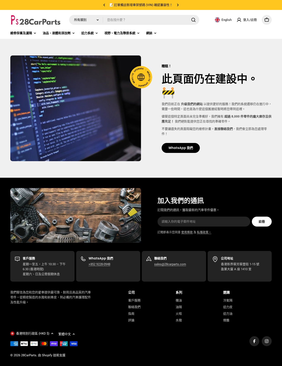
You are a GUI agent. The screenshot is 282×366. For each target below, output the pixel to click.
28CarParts (28, 355)
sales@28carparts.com (170, 264)
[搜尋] (193, 19)
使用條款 (187, 232)
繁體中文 (64, 334)
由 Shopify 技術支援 (51, 355)
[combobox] (134, 20)
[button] (104, 4)
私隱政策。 (204, 232)
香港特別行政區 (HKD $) (32, 333)
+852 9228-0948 (99, 264)
